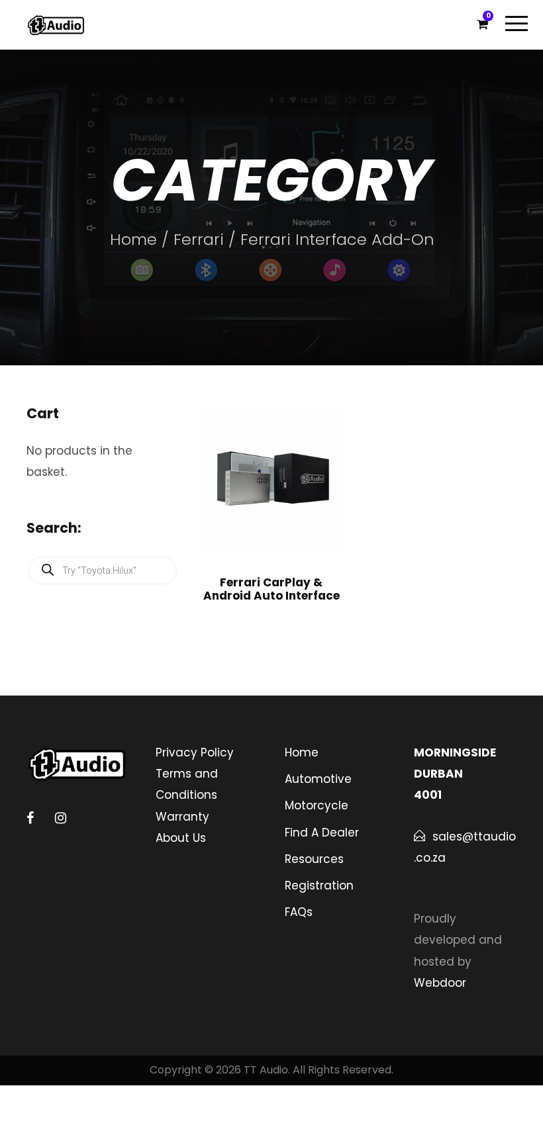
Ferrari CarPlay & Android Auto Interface (271, 589)
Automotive (318, 779)
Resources (314, 859)
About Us (181, 838)
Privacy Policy (195, 752)
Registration (319, 885)
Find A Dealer (322, 832)
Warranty (182, 817)
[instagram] (60, 818)
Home (133, 239)
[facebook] (30, 818)
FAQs (299, 912)
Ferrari (198, 239)
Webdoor (440, 983)
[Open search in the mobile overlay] (102, 570)
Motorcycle (316, 805)
